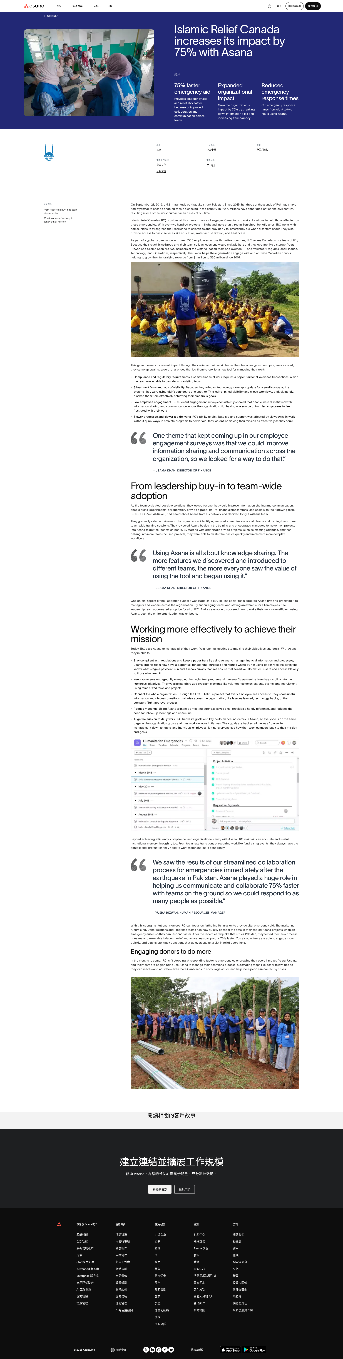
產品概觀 (82, 1234)
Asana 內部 (240, 1262)
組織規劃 (121, 1269)
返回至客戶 (53, 16)
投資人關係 (240, 1282)
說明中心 (199, 1234)
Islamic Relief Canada (145, 220)
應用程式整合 (85, 1282)
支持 (96, 6)
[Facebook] (165, 1350)
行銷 (157, 1241)
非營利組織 (162, 1310)
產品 (58, 6)
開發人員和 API (203, 1296)
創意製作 (121, 1248)
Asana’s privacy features (201, 669)
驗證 (196, 1255)
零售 (157, 1282)
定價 (110, 6)
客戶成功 (199, 1289)
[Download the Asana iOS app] (230, 1349)
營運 (157, 1248)
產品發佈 (121, 1275)
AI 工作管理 (83, 1289)
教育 (157, 1296)
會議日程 (161, 164)
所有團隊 (160, 1324)
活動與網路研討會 (205, 1275)
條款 (193, 1349)
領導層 (237, 1241)
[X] (146, 1350)
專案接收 (121, 1296)
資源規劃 (121, 1282)
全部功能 (82, 1241)
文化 (235, 1269)
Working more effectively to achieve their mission (58, 220)
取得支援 (199, 1241)
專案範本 (199, 1282)
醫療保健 (160, 1275)
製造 (157, 1303)
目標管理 (121, 1255)
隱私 (200, 1349)
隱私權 (237, 1296)
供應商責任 (240, 1303)
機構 (157, 1317)
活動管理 (121, 1234)
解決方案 (78, 6)
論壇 (196, 1262)
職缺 (235, 1255)
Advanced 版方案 (87, 1269)
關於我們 (238, 1234)
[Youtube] (171, 1350)
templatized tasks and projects (162, 688)
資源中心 (199, 1269)
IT (156, 1255)
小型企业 (160, 1234)
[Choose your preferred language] (269, 6)
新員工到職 (123, 1262)
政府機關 (160, 1289)
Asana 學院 (201, 1248)
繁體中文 (121, 1349)
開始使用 (313, 6)
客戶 (235, 1248)
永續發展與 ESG (243, 1310)
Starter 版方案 (85, 1262)
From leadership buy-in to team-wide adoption (61, 211)
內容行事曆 (123, 1241)
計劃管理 (161, 171)
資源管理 (82, 1303)
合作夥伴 (199, 1303)
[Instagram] (158, 1350)
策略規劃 (121, 1289)
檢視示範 (184, 1189)
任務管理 (121, 1303)
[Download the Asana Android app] (254, 1349)
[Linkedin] (152, 1350)
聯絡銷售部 (294, 6)
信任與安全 (240, 1289)
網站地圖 (199, 1310)
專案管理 (82, 1296)
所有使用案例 (124, 1310)
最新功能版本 (85, 1248)
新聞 (235, 1275)
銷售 (157, 1269)
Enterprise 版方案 (87, 1275)
